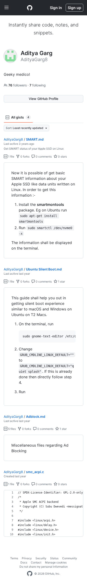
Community (69, 558)
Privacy (27, 558)
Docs (23, 562)
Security (40, 558)
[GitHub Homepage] (29, 574)
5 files (11, 429)
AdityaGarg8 (13, 139)
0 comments (43, 156)
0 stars (62, 156)
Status (54, 558)
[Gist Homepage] (29, 7)
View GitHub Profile (43, 99)
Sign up (74, 7)
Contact (36, 562)
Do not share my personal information (43, 566)
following (37, 85)
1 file (10, 156)
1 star (61, 281)
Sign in (56, 7)
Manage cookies (56, 562)
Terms (14, 558)
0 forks (24, 156)
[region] (43, 210)
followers (18, 85)
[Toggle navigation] (6, 8)
